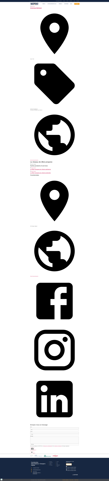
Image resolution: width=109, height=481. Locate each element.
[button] (76, 4)
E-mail (31, 431)
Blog (71, 3)
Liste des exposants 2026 (52, 3)
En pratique (66, 3)
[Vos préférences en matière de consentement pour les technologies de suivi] (1, 479)
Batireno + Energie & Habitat (71, 468)
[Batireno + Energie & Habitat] (66, 468)
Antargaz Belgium (36, 8)
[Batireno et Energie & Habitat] (66, 466)
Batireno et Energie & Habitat (71, 467)
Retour (33, 453)
